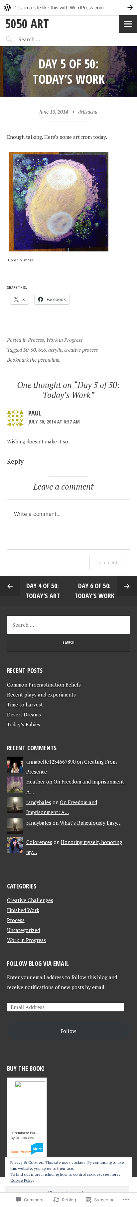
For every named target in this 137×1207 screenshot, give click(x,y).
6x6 (42, 349)
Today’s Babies (23, 724)
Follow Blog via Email (38, 963)
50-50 (29, 349)
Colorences (39, 842)
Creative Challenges (30, 900)
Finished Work (23, 910)
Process (36, 339)
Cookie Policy (22, 1180)
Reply (15, 461)
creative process (81, 349)
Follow (68, 1031)
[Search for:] (45, 39)
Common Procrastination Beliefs (44, 684)
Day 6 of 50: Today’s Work (94, 590)
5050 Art (27, 23)
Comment (106, 562)
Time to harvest (25, 704)
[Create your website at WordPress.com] (68, 7)
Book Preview (21, 1152)
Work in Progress (64, 339)
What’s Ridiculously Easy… (90, 822)
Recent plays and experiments (41, 694)
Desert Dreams (24, 714)
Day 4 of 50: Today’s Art (43, 590)
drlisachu (87, 111)
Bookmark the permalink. (34, 359)
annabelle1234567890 (50, 761)
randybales (38, 802)
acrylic (55, 349)
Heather (35, 781)
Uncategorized (23, 930)
